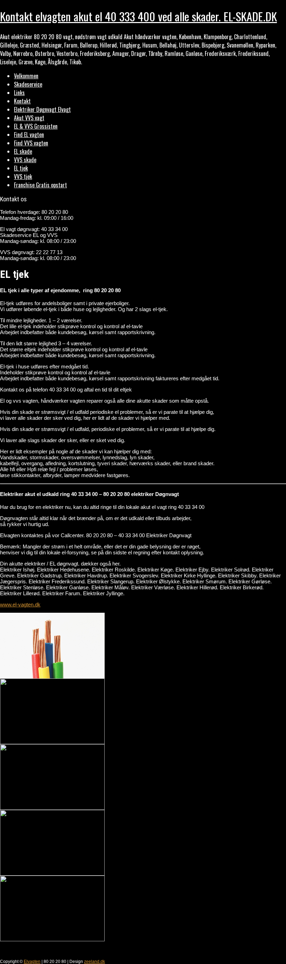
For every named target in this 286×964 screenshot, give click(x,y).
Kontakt (22, 101)
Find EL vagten (29, 134)
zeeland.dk (94, 961)
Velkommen (26, 76)
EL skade (23, 151)
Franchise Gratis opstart (40, 185)
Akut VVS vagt (29, 118)
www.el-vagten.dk (20, 604)
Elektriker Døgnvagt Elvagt (42, 109)
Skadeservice (28, 84)
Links (19, 92)
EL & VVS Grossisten (36, 126)
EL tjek (21, 168)
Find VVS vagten (31, 143)
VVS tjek (23, 176)
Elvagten (32, 961)
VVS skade (25, 160)
